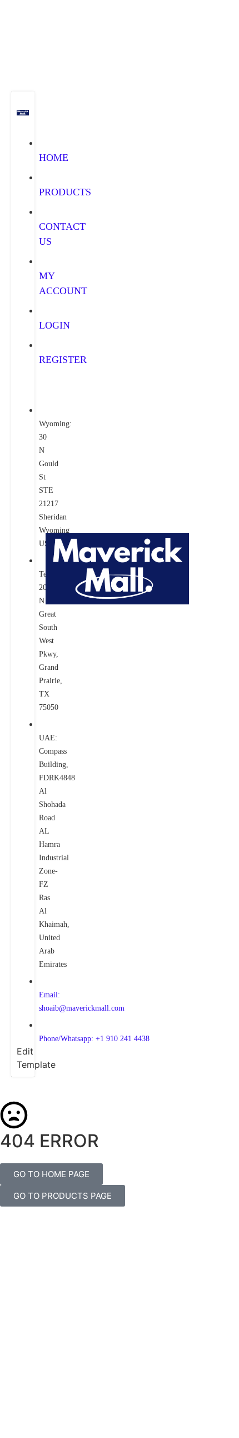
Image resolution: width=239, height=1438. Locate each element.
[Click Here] (23, 77)
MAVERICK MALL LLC (124, 1384)
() (203, 826)
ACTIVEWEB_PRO (119, 1396)
